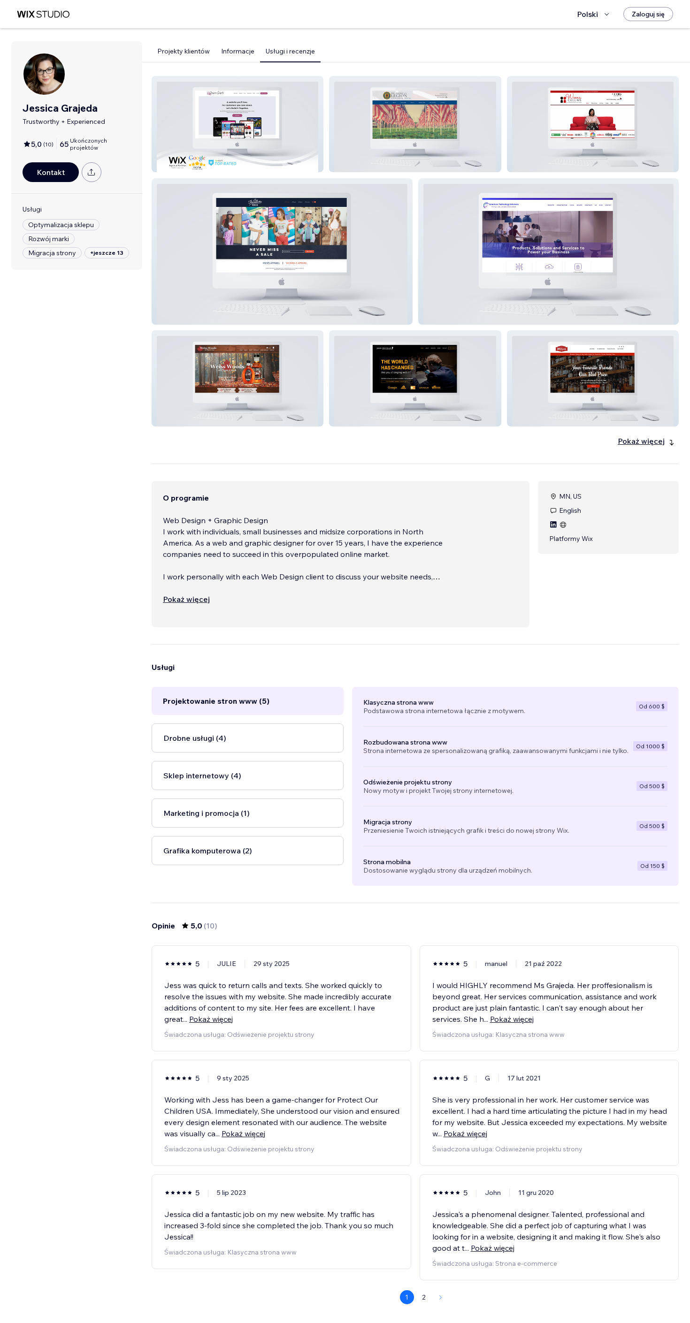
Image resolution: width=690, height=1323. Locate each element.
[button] (237, 124)
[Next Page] (441, 1297)
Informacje (237, 51)
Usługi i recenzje (290, 51)
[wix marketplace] (43, 14)
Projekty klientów (183, 51)
